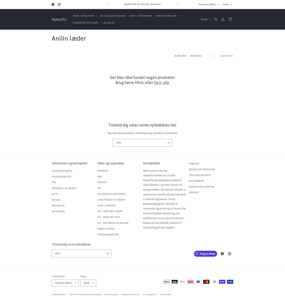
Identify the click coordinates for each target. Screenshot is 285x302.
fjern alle (161, 82)
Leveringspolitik (150, 294)
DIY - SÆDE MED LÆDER (109, 211)
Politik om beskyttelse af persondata (85, 294)
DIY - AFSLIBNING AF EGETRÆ (112, 222)
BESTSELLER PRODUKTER (202, 169)
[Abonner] (168, 143)
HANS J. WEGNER (106, 205)
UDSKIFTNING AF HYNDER (111, 199)
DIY (99, 188)
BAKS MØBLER (196, 180)
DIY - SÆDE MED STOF (108, 217)
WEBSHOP (102, 170)
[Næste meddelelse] (177, 4)
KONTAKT (102, 182)
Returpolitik (58, 205)
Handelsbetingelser (62, 170)
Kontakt (56, 199)
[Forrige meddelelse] (107, 4)
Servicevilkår (58, 211)
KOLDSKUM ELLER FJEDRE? (111, 193)
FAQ (54, 182)
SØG (99, 176)
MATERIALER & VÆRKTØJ (201, 186)
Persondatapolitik (61, 176)
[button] (85, 15)
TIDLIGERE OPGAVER (199, 175)
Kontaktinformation (131, 294)
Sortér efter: (180, 55)
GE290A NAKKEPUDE (108, 234)
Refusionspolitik (112, 294)
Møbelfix (62, 294)
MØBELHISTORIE (106, 228)
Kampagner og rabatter (64, 188)
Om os (55, 193)
